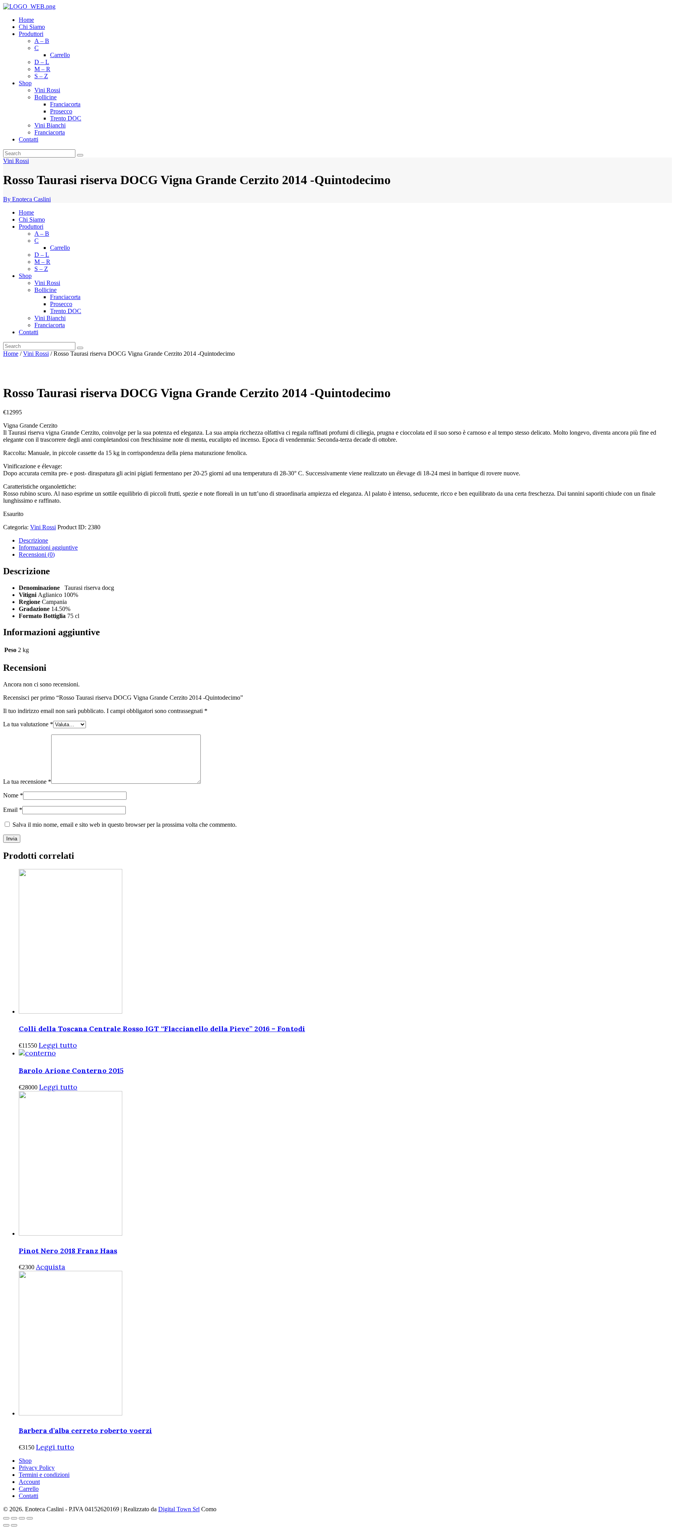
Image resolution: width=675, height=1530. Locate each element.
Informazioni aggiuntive (48, 547)
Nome (13, 795)
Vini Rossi (16, 161)
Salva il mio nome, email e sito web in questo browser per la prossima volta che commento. (124, 824)
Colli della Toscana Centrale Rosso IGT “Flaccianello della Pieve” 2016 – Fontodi (162, 1028)
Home (10, 353)
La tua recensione (27, 781)
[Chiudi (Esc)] (6, 1518)
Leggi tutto (58, 1045)
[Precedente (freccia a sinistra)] (6, 1525)
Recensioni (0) (37, 554)
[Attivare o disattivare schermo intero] (22, 1518)
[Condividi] (14, 1518)
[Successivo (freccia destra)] (14, 1525)
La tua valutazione (28, 724)
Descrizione (33, 540)
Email (12, 809)
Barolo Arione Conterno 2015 (71, 1070)
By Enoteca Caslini (27, 199)
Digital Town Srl (179, 1509)
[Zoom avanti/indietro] (30, 1518)
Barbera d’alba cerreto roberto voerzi (85, 1430)
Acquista (50, 1266)
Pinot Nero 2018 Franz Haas (68, 1250)
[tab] (345, 540)
